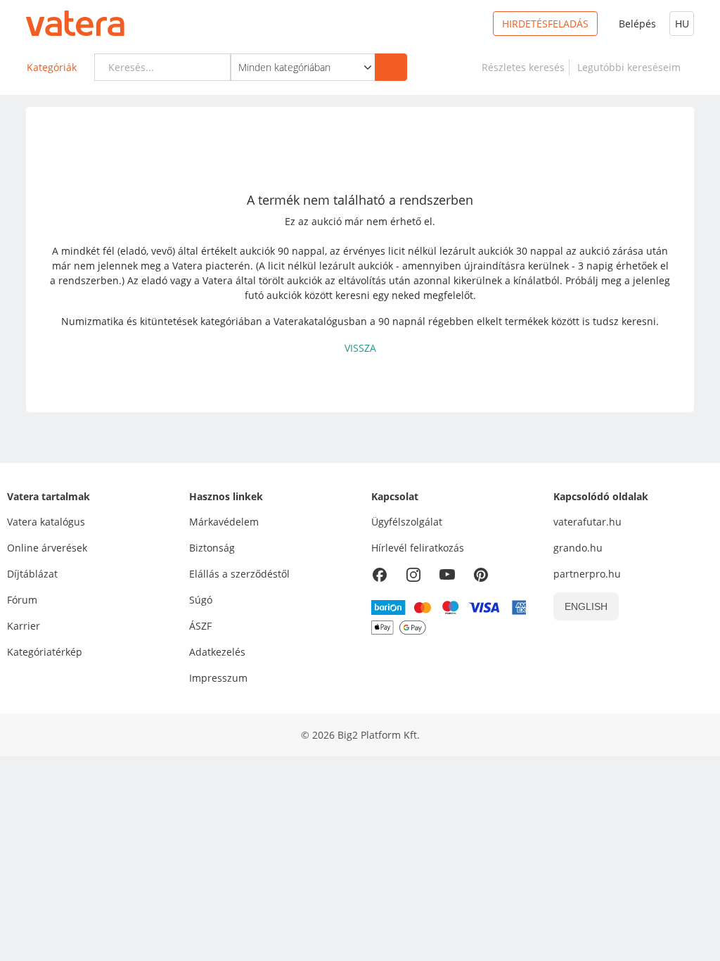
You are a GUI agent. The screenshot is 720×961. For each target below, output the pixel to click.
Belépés (637, 23)
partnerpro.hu (587, 573)
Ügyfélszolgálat (406, 521)
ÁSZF (200, 625)
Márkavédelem (224, 521)
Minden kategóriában (284, 67)
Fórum (22, 599)
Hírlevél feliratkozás (417, 547)
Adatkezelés (217, 651)
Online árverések (47, 547)
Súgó (200, 599)
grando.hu (578, 547)
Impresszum (218, 678)
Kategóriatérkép (44, 651)
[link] (523, 67)
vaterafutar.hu (587, 521)
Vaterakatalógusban (320, 321)
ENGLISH (586, 606)
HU (682, 23)
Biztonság (212, 547)
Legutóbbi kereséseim (631, 67)
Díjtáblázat (32, 573)
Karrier (23, 625)
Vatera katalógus (46, 521)
